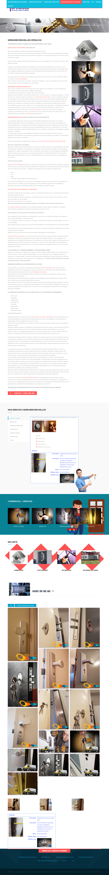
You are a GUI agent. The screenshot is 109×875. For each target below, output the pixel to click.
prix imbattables (22, 79)
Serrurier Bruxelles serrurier (42, 97)
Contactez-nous (64, 591)
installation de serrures (40, 272)
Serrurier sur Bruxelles (86, 857)
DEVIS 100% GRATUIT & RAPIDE (54, 851)
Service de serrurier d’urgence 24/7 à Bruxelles (22, 189)
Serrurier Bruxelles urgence (71, 2)
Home (80, 25)
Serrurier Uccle (46, 857)
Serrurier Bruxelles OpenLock (25, 605)
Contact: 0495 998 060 (24, 393)
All (11, 605)
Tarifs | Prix (86, 2)
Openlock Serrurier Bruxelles (17, 47)
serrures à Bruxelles (46, 267)
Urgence (98, 2)
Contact (10, 6)
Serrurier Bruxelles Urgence (17, 2)
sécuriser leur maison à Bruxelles (43, 317)
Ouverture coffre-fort (51, 2)
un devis (27, 113)
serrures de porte (44, 141)
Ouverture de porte (35, 2)
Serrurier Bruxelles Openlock (30, 377)
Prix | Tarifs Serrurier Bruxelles (47, 860)
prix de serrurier (35, 109)
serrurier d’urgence (15, 207)
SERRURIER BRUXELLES (15, 117)
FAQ (93, 2)
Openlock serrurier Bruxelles (16, 164)
